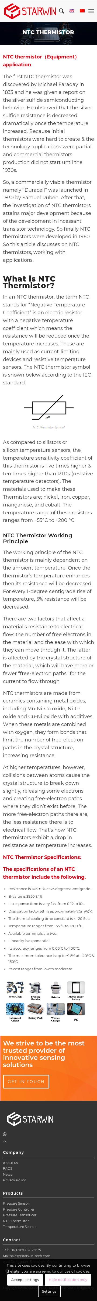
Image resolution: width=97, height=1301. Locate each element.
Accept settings (25, 1280)
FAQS (7, 1168)
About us (10, 1163)
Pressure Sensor (16, 1203)
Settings (49, 1291)
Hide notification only (68, 1280)
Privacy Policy (14, 1180)
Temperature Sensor (19, 1227)
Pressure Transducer (19, 1215)
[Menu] (91, 11)
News (7, 1174)
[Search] (59, 11)
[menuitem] (59, 11)
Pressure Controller (18, 1209)
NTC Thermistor (16, 1221)
